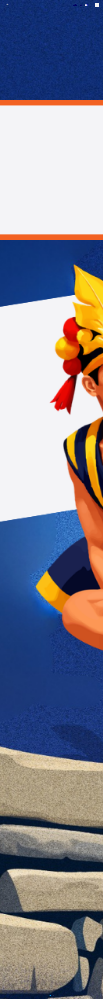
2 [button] (53, 995)
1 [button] (49, 995)
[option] (51, 499)
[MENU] (97, 5)
